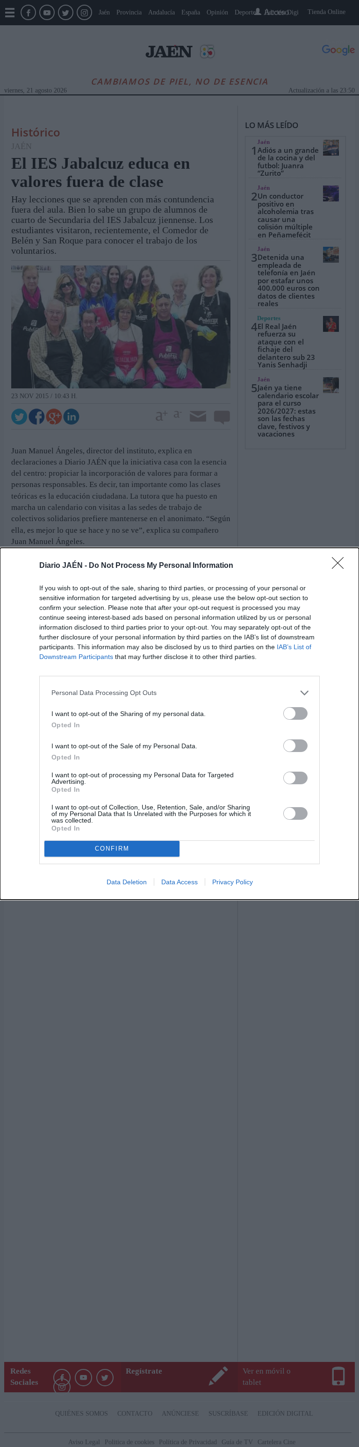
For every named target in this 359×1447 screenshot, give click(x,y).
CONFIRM (112, 848)
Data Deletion (127, 882)
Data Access (179, 882)
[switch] (295, 713)
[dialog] (179, 724)
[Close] (341, 566)
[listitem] (179, 693)
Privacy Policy (232, 882)
